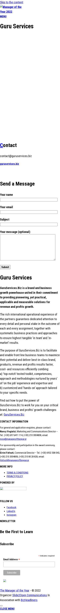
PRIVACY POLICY (15, 476)
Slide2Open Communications (29, 595)
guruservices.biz (9, 163)
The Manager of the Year (14, 590)
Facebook (11, 507)
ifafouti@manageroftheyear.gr (14, 460)
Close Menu (7, 608)
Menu (3, 16)
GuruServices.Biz (14, 414)
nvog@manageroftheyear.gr (13, 439)
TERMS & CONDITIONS (17, 472)
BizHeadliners (29, 600)
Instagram (11, 514)
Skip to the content (11, 2)
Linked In (11, 511)
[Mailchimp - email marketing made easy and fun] (4, 581)
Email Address (11, 559)
